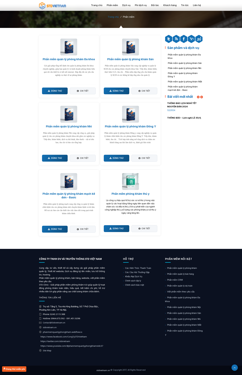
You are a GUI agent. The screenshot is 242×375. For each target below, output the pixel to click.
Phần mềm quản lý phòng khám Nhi (184, 68)
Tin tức (185, 5)
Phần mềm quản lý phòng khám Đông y (184, 332)
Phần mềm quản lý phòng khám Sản (185, 63)
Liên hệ (197, 5)
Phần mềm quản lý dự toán (179, 285)
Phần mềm (112, 5)
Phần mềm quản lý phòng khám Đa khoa (182, 299)
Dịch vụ (126, 5)
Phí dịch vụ (141, 5)
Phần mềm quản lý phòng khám (182, 268)
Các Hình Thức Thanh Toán (138, 268)
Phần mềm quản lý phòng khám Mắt (185, 81)
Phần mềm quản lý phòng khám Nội (184, 307)
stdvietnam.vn (103, 370)
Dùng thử (56, 91)
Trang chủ (96, 5)
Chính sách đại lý (133, 280)
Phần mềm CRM (175, 279)
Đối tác (155, 5)
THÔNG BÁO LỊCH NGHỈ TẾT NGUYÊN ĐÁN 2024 (182, 105)
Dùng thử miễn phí (15, 369)
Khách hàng (170, 5)
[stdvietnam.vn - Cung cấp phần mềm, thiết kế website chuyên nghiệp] (52, 6)
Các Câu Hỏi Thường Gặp (137, 272)
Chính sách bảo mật (134, 285)
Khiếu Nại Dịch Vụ (133, 276)
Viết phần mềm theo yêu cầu (181, 291)
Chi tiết (84, 91)
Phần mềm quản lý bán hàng (180, 274)
